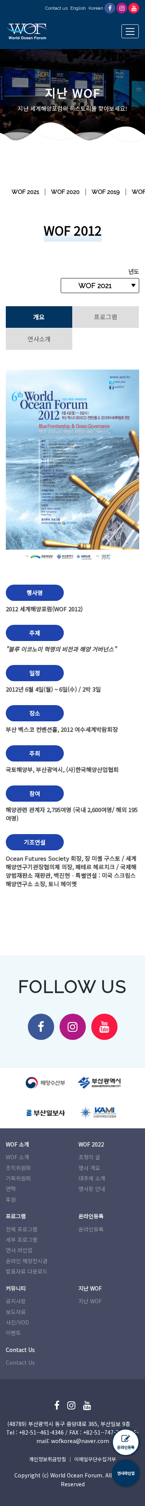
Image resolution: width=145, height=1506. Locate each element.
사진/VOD (17, 1322)
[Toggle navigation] (130, 31)
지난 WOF (90, 1301)
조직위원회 (18, 1168)
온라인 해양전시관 (27, 1261)
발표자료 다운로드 (27, 1271)
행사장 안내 (91, 1188)
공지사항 (16, 1301)
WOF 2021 (25, 191)
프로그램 (105, 316)
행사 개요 (89, 1168)
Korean (96, 8)
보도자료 (16, 1312)
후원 (11, 1199)
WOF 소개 (17, 1157)
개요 (39, 316)
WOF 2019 (106, 191)
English (78, 8)
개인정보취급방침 (47, 1459)
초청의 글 (89, 1157)
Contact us (56, 8)
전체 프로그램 (22, 1229)
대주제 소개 (91, 1178)
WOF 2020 (65, 191)
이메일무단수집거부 (95, 1459)
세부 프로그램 (22, 1239)
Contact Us (20, 1362)
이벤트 (13, 1332)
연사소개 (39, 338)
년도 (133, 271)
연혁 (11, 1188)
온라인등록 (91, 1229)
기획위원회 (18, 1178)
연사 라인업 (19, 1250)
